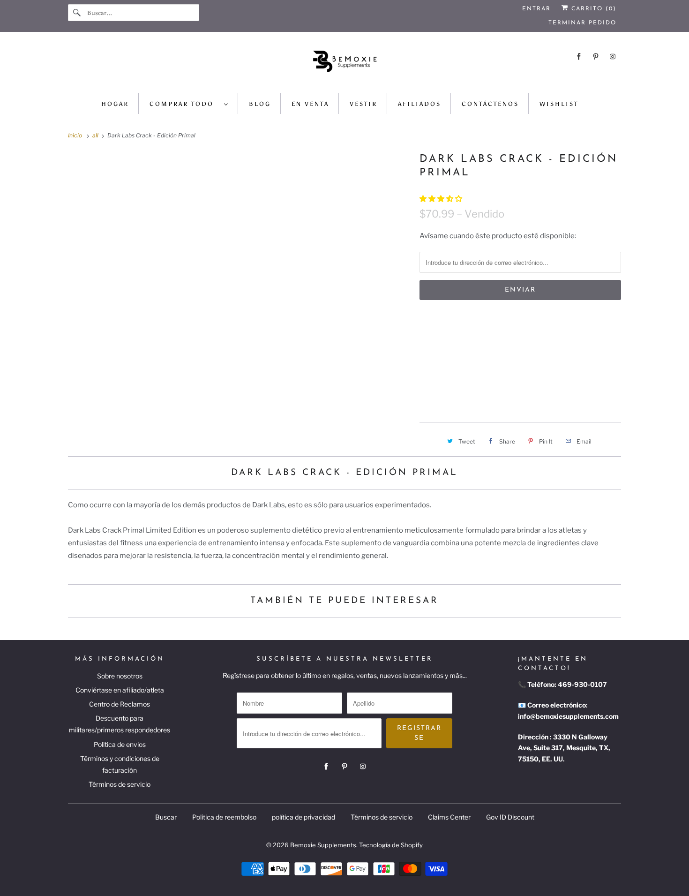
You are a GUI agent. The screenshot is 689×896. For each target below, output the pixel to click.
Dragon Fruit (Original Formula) (553, 339)
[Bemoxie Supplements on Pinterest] (596, 56)
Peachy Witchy (451, 361)
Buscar (166, 817)
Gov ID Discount (510, 817)
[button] (441, 199)
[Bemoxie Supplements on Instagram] (613, 56)
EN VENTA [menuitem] (310, 103)
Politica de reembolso (224, 817)
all (96, 135)
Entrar (536, 9)
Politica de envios (120, 744)
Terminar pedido (582, 23)
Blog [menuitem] (260, 103)
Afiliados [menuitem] (419, 103)
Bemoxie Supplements (323, 845)
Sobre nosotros (119, 676)
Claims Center (449, 817)
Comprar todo (184, 103)
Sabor (429, 319)
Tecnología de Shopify (391, 845)
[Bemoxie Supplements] (344, 64)
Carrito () (592, 9)
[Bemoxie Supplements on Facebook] (579, 56)
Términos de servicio (119, 784)
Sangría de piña (453, 339)
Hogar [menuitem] (115, 103)
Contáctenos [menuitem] (490, 103)
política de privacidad (303, 817)
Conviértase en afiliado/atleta (119, 690)
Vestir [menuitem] (363, 103)
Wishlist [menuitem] (558, 103)
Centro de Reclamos (119, 704)
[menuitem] (189, 103)
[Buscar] (77, 12)
